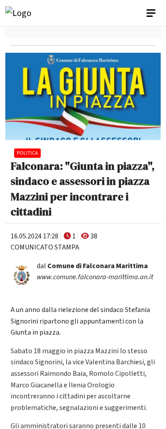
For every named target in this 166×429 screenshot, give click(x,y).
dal (92, 266)
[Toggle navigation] (152, 13)
